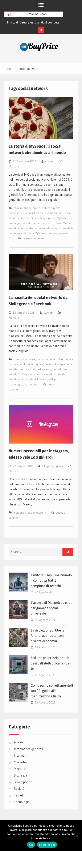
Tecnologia (21, 802)
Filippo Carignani (52, 466)
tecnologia (54, 233)
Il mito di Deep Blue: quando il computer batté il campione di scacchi (51, 580)
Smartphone (23, 782)
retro (50, 223)
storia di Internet (36, 379)
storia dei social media (43, 228)
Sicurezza (20, 775)
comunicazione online (26, 208)
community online (24, 359)
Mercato (14, 166)
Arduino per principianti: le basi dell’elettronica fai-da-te (51, 663)
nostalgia (14, 223)
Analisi (18, 742)
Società (19, 788)
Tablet (18, 795)
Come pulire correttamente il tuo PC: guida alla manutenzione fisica (52, 690)
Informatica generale (29, 749)
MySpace (62, 218)
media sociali (27, 369)
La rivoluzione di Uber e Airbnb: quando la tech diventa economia (47, 635)
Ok (31, 844)
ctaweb (49, 161)
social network (18, 228)
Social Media (63, 223)
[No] (77, 836)
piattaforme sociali (33, 223)
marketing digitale (43, 218)
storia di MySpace (34, 233)
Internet (26, 218)
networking (44, 369)
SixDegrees (25, 374)
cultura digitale (51, 208)
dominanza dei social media (26, 213)
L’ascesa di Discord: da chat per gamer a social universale (51, 607)
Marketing (21, 762)
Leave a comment (33, 238)
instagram (19, 512)
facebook (51, 364)
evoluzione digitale (31, 364)
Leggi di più (47, 844)
